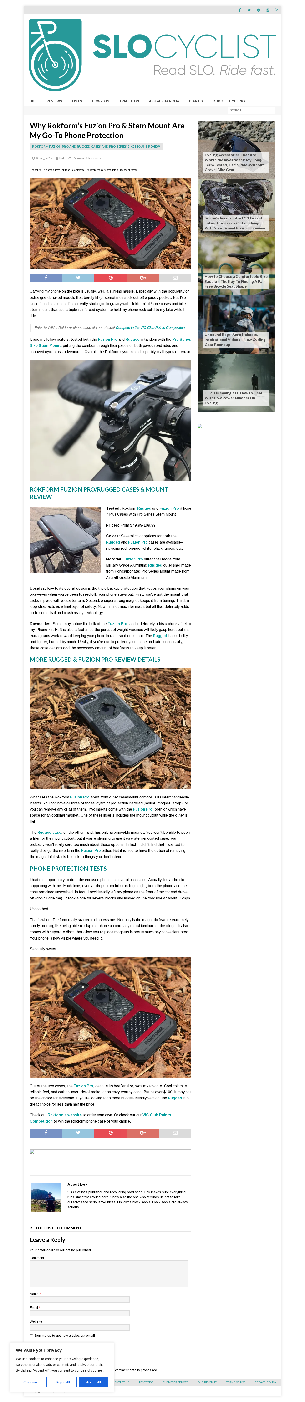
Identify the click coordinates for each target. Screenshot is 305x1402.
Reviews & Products (87, 158)
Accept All (93, 1382)
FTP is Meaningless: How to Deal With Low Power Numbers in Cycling (233, 398)
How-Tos (100, 101)
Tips (33, 101)
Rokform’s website (65, 1115)
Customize (31, 1382)
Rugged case (49, 832)
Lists (77, 101)
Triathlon (129, 101)
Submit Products (175, 1382)
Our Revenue (207, 1382)
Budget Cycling (229, 101)
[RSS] (277, 10)
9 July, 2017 (44, 158)
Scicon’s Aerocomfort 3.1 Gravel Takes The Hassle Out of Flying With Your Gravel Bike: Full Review (235, 223)
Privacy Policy (265, 1382)
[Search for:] (251, 110)
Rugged (133, 339)
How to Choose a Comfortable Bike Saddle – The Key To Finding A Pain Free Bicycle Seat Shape (236, 281)
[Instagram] (268, 10)
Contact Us (120, 1382)
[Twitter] (249, 10)
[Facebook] (240, 10)
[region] (62, 1367)
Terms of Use (235, 1382)
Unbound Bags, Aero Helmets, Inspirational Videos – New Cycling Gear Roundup (235, 339)
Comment (37, 1258)
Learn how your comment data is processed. (124, 1370)
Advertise (146, 1382)
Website (36, 1321)
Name (35, 1294)
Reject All (63, 1382)
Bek (62, 158)
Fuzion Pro (107, 339)
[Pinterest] (258, 10)
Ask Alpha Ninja (164, 101)
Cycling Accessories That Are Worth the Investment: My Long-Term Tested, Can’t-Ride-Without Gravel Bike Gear (234, 162)
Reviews (54, 101)
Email (34, 1308)
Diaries (196, 101)
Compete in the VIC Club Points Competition (150, 327)
